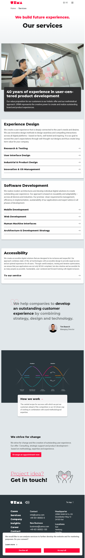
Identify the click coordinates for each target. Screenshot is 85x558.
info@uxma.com (37, 515)
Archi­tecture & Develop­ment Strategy (27, 230)
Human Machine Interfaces (20, 223)
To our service (12, 275)
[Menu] (72, 2)
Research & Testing (16, 148)
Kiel (56, 527)
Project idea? (27, 473)
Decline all (23, 550)
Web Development (15, 216)
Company (16, 519)
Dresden (58, 532)
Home (13, 8)
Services (16, 515)
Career (15, 527)
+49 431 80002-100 (38, 529)
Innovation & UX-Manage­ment (22, 169)
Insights (15, 523)
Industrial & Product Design (21, 162)
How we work (30, 399)
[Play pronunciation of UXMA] (27, 502)
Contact (15, 531)
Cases (14, 511)
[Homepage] (16, 2)
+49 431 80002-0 (37, 518)
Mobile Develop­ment (16, 209)
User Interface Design (17, 155)
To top (69, 502)
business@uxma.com (39, 526)
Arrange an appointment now (26, 454)
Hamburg (58, 530)
